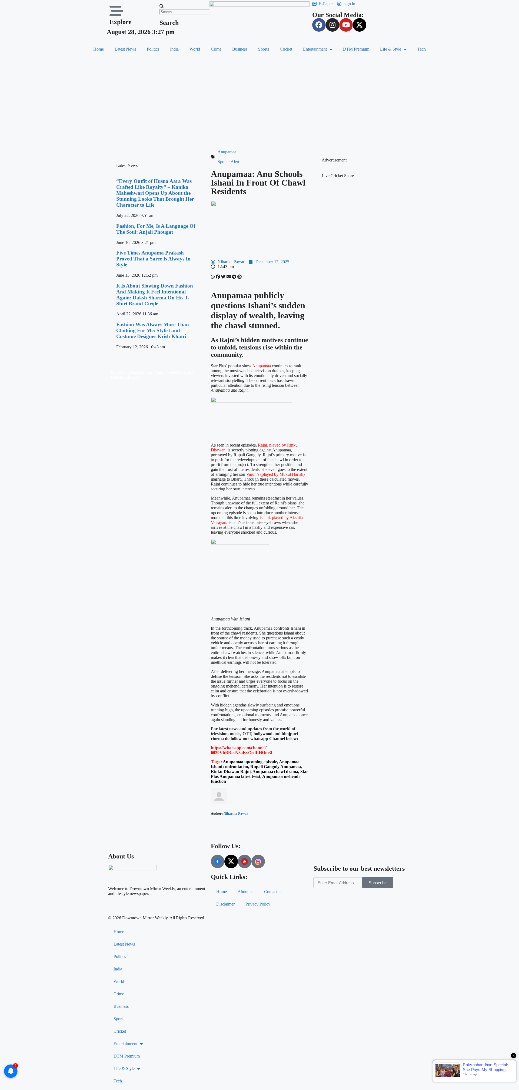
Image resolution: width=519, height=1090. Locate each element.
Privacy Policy (257, 904)
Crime (216, 49)
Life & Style (390, 49)
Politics (153, 49)
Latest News (125, 49)
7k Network (175, 372)
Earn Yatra (155, 372)
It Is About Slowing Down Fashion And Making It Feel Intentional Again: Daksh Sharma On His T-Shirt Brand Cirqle (154, 294)
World (194, 49)
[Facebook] (319, 25)
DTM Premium (356, 49)
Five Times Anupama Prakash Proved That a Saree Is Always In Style (153, 258)
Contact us (273, 891)
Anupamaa (227, 152)
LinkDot (131, 377)
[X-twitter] (359, 25)
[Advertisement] (259, 101)
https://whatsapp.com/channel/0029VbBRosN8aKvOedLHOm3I (241, 750)
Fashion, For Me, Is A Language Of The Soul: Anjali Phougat (155, 229)
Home (98, 49)
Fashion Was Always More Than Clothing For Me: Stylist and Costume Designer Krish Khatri (152, 330)
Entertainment (315, 49)
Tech (421, 49)
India (174, 49)
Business (239, 49)
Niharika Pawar (236, 813)
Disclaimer (225, 904)
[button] (181, 6)
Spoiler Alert (228, 161)
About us (245, 891)
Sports (263, 49)
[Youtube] (346, 25)
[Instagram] (332, 25)
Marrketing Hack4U (128, 372)
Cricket (286, 49)
